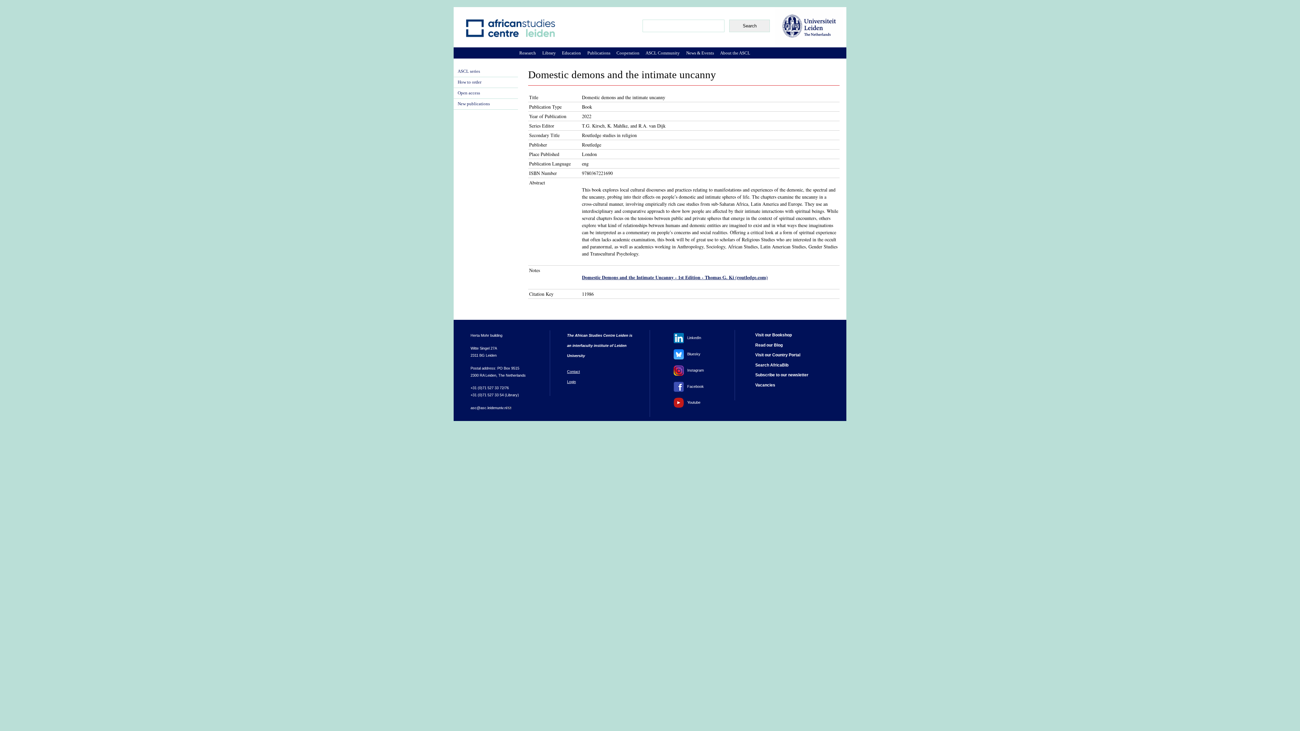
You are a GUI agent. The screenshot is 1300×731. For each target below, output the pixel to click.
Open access (469, 93)
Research (527, 53)
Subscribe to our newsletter (781, 375)
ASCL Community (663, 53)
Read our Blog (769, 345)
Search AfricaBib (771, 365)
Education (571, 53)
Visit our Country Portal (777, 355)
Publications (598, 53)
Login (571, 382)
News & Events (700, 53)
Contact (573, 372)
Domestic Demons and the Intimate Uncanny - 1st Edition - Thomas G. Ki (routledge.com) (675, 277)
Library (549, 53)
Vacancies (765, 385)
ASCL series (469, 71)
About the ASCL (735, 53)
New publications (474, 104)
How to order (469, 82)
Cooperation (628, 53)
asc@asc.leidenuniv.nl (491, 408)
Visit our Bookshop (773, 335)
